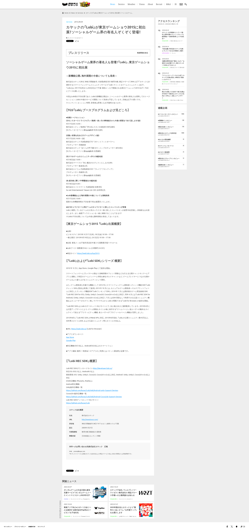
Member (131, 4)
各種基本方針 (31, 526)
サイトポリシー (8, 526)
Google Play (71, 340)
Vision (142, 4)
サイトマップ (41, 526)
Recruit (159, 4)
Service (121, 4)
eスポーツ (80, 38)
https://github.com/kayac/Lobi (78, 403)
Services (69, 22)
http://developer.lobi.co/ (102, 368)
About (150, 4)
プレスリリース (71, 38)
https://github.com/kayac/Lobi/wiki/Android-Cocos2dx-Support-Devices (94, 397)
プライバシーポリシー (20, 526)
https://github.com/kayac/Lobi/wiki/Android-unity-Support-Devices (92, 390)
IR (176, 4)
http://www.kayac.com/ (90, 419)
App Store (70, 337)
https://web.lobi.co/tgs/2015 (88, 253)
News (73, 13)
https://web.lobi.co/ (79, 329)
